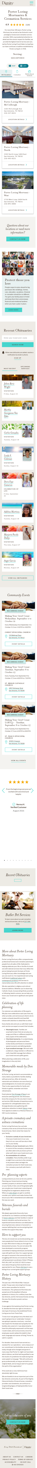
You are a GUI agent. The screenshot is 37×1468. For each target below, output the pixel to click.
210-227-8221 (10, 113)
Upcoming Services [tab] (25, 367)
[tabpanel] (18, 799)
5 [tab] (16, 860)
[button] (31, 3)
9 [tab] (28, 860)
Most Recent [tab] (10, 368)
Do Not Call (25, 1462)
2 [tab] (7, 860)
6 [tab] (19, 860)
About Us (7, 1457)
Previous (4, 794)
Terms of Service (25, 1459)
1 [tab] (4, 860)
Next (31, 794)
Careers (29, 1457)
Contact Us (18, 1457)
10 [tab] (31, 860)
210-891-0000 (10, 204)
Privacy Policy (9, 1459)
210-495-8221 (10, 158)
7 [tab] (22, 860)
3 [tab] (10, 860)
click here (24, 1267)
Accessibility (10, 1462)
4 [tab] (13, 860)
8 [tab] (25, 860)
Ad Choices (18, 1464)
